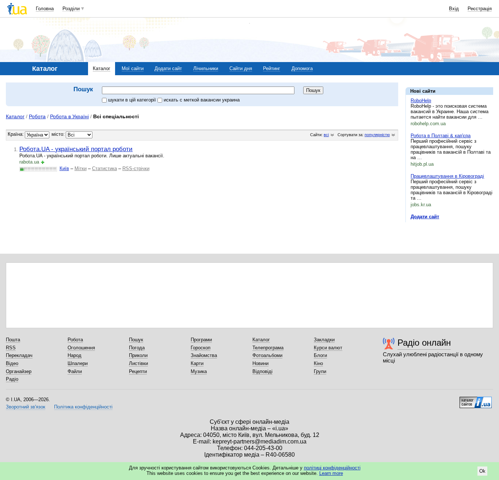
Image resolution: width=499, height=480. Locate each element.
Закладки (324, 339)
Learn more (331, 473)
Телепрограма (267, 347)
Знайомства (204, 355)
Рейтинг (271, 68)
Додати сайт (168, 68)
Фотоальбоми (267, 355)
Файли (75, 371)
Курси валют (328, 347)
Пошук (136, 339)
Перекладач (19, 355)
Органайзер (18, 371)
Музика (199, 371)
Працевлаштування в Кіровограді (447, 176)
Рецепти (138, 371)
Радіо (12, 379)
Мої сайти (133, 68)
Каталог (101, 68)
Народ (74, 355)
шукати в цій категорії (132, 100)
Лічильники (205, 68)
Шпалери (78, 363)
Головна (45, 8)
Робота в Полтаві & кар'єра (441, 135)
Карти (197, 363)
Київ (64, 168)
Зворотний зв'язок (25, 407)
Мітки (81, 168)
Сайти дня (240, 68)
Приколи (138, 355)
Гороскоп (200, 347)
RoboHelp (421, 100)
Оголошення (81, 347)
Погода (137, 347)
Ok (482, 471)
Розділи (71, 8)
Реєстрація (480, 8)
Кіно (318, 363)
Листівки (138, 363)
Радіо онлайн (424, 342)
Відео (12, 363)
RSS (11, 347)
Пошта (13, 339)
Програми (201, 339)
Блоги (320, 355)
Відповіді (262, 371)
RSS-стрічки (135, 168)
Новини (260, 363)
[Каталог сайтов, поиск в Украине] (476, 400)
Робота (37, 116)
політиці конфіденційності (332, 468)
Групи (320, 371)
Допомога (302, 68)
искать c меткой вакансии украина (202, 100)
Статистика (104, 168)
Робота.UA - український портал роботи (76, 149)
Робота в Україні (69, 116)
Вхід (454, 8)
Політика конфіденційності (83, 407)
